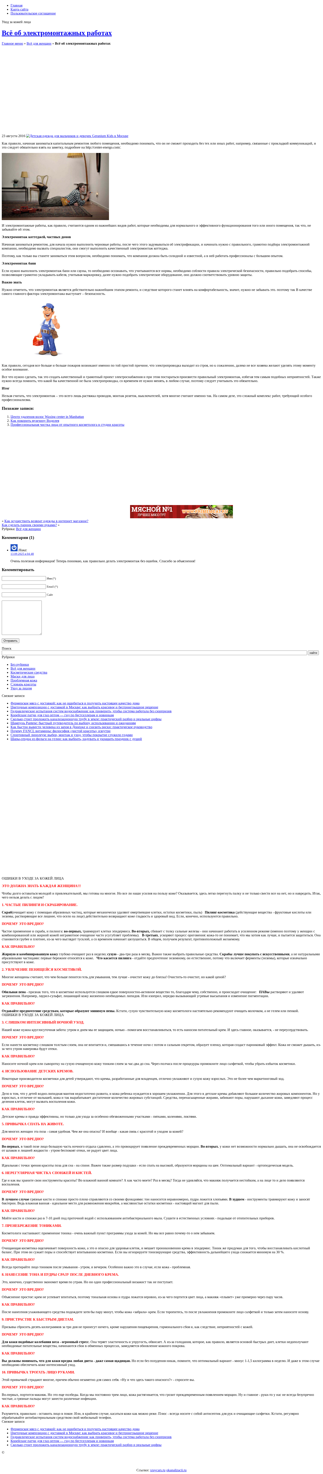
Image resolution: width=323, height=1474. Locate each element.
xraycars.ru (157, 1470)
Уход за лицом (21, 688)
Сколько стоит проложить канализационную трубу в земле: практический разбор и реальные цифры (86, 719)
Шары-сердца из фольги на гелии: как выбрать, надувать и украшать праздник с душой (76, 739)
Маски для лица (22, 676)
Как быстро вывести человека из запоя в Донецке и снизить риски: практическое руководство (81, 727)
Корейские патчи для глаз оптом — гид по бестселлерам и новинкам (62, 715)
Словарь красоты (23, 684)
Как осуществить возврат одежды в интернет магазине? (46, 521)
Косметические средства (29, 672)
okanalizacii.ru (176, 1470)
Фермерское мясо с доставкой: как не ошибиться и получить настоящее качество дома (75, 703)
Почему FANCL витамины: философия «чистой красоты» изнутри (61, 731)
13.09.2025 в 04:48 (22, 553)
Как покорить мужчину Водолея (35, 421)
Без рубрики (20, 664)
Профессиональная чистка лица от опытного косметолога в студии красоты (67, 424)
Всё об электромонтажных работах (57, 33)
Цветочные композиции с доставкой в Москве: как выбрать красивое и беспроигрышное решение (84, 707)
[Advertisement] (193, 93)
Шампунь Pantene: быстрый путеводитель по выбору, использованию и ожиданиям (73, 723)
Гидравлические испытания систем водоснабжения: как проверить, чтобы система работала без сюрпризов (91, 711)
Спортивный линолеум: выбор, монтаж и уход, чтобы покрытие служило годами (72, 735)
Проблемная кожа (24, 680)
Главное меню (12, 43)
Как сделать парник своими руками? (29, 525)
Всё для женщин (39, 43)
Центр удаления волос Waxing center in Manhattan (47, 417)
